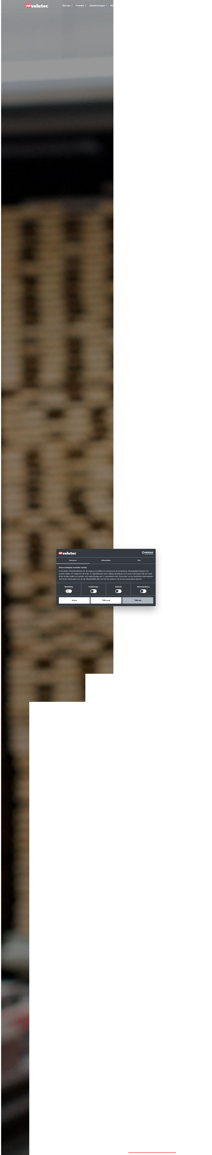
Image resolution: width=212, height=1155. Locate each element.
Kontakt (182, 5)
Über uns (66, 5)
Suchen (169, 5)
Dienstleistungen (97, 5)
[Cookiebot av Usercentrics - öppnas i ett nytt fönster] (143, 553)
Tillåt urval (106, 600)
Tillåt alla (137, 600)
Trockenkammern (66, 1138)
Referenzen (115, 5)
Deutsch (154, 5)
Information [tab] (106, 560)
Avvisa (74, 600)
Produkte (80, 5)
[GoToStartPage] (37, 6)
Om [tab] (139, 560)
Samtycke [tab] (73, 560)
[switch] (93, 591)
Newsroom (129, 5)
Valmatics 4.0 (87, 1138)
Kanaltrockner (43, 1138)
